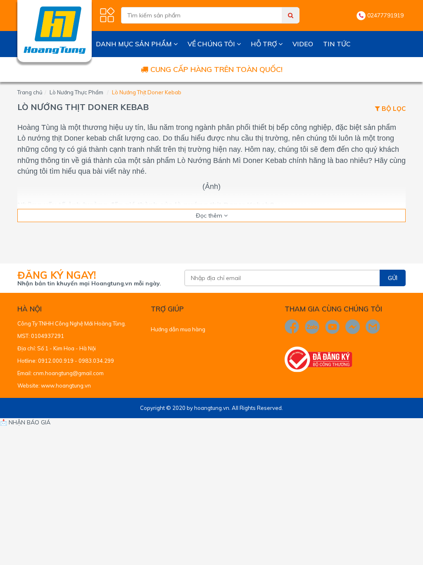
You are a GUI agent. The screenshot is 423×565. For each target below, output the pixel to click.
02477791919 (385, 15)
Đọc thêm (210, 215)
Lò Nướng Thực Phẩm (76, 92)
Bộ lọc (393, 109)
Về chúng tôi (212, 44)
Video (302, 44)
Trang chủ (30, 92)
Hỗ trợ (264, 44)
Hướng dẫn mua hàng (178, 329)
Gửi (392, 278)
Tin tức (337, 44)
